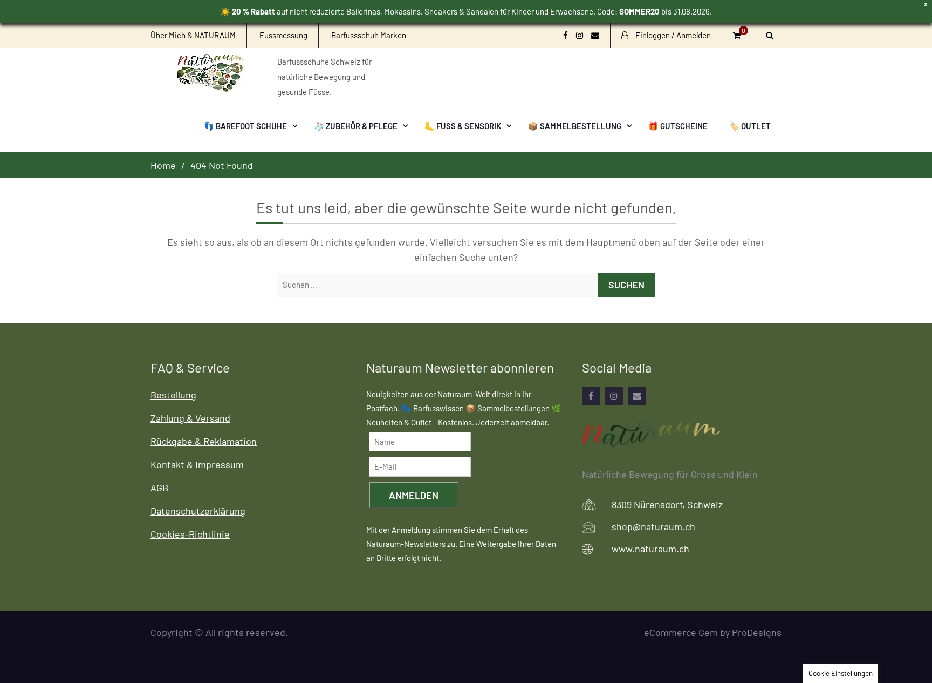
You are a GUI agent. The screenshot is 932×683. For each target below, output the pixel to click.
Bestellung (173, 395)
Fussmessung (283, 35)
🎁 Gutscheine (678, 126)
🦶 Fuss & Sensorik (462, 126)
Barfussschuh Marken (368, 35)
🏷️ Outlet (750, 126)
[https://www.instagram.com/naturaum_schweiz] (614, 396)
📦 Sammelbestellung (574, 126)
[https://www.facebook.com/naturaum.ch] (591, 396)
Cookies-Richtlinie (190, 534)
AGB (159, 487)
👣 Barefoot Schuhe (245, 126)
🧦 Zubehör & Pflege (356, 126)
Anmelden (413, 495)
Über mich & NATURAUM (193, 35)
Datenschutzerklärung (197, 511)
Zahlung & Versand (190, 418)
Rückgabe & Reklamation (203, 441)
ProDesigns (757, 632)
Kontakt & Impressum (197, 464)
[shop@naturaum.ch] (637, 396)
